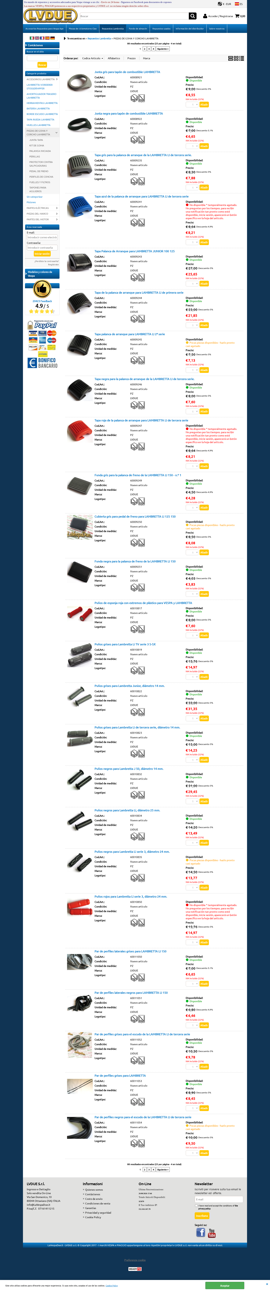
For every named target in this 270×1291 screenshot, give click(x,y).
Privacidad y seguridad (98, 1212)
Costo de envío (93, 1198)
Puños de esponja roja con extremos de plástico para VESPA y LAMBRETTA (143, 603)
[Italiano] (32, 38)
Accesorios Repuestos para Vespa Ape (45, 28)
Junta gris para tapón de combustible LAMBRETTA (127, 72)
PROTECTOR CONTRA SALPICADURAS (41, 163)
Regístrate (53, 264)
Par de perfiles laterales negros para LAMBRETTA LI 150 (131, 992)
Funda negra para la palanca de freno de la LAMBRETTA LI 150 (135, 561)
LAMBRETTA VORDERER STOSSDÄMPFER (40, 86)
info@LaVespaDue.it (38, 1204)
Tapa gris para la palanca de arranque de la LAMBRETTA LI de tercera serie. (143, 155)
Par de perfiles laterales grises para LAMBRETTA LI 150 (130, 951)
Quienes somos (94, 1189)
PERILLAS (34, 156)
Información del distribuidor (190, 28)
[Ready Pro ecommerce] (135, 1269)
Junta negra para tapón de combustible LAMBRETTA (129, 113)
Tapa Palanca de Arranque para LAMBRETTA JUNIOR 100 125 (135, 251)
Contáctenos (92, 1194)
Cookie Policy (112, 1285)
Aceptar (224, 1285)
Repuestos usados (161, 28)
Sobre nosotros (216, 28)
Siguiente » (162, 48)
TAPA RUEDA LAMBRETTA (40, 119)
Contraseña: (34, 242)
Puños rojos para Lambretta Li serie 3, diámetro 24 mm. (131, 896)
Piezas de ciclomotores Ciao (83, 28)
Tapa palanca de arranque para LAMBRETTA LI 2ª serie (130, 334)
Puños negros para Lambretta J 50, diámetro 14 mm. (129, 768)
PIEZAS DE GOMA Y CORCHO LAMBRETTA (38, 132)
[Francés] (42, 38)
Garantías (90, 1208)
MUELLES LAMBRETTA (39, 124)
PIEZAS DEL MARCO (37, 213)
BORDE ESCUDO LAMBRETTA (42, 113)
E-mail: (31, 232)
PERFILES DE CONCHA (41, 176)
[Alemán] (52, 38)
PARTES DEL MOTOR (38, 219)
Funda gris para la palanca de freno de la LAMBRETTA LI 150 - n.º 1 (138, 475)
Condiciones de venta (97, 1203)
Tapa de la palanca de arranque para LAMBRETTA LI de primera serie (139, 292)
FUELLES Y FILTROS (39, 182)
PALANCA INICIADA (40, 150)
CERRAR (267, 1283)
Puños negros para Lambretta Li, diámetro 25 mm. (127, 810)
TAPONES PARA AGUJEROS (37, 189)
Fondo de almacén (138, 28)
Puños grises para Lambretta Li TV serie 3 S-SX (125, 644)
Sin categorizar (35, 196)
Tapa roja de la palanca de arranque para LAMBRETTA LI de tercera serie (141, 420)
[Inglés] (37, 38)
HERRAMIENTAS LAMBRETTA (42, 102)
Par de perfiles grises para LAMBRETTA (120, 1075)
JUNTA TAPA (36, 139)
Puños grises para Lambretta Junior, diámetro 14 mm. (130, 685)
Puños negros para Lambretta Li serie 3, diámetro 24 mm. (132, 851)
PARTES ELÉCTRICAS (38, 207)
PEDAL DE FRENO (38, 171)
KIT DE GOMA (36, 145)
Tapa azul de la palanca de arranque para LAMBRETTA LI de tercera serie (142, 196)
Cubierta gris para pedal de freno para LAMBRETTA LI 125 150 (135, 516)
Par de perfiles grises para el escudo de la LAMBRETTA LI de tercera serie (142, 1034)
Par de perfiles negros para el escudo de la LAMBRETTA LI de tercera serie (143, 1117)
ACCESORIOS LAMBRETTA (41, 79)
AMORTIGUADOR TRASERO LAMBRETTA (41, 95)
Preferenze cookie (135, 1260)
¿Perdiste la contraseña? (47, 261)
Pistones (31, 202)
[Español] (47, 38)
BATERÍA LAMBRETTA (38, 108)
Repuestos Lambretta (113, 28)
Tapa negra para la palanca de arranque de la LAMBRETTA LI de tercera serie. (145, 379)
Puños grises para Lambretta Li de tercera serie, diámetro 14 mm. (137, 727)
